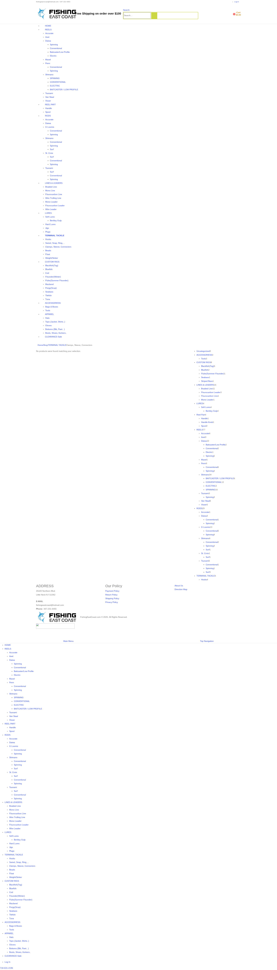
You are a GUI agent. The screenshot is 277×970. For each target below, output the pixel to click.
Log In (236, 2)
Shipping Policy (112, 598)
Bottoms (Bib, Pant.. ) (55, 329)
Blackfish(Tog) (51, 265)
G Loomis (49, 127)
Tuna (47, 299)
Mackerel (49, 284)
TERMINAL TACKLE (54, 235)
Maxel (48, 59)
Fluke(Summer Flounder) (56, 280)
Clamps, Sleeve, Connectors (58, 247)
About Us (179, 585)
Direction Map (181, 589)
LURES (48, 213)
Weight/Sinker (51, 258)
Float (47, 254)
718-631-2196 (6, 968)
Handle (48, 108)
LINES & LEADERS (53, 183)
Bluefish (49, 269)
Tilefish (48, 295)
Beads (48, 250)
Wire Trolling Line (53, 198)
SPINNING (55, 78)
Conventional (56, 48)
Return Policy (111, 595)
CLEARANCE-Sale (53, 337)
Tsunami (49, 93)
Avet (47, 37)
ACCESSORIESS (53, 303)
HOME (48, 26)
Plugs (47, 232)
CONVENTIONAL (58, 82)
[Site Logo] (58, 13)
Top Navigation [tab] (207, 641)
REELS (48, 29)
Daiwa (48, 41)
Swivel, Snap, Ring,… (55, 243)
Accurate (49, 33)
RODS (48, 116)
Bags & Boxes (51, 307)
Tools (47, 310)
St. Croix (49, 153)
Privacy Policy (111, 602)
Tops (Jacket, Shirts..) (55, 322)
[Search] (154, 15)
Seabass (49, 292)
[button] (126, 10)
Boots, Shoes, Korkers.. (56, 333)
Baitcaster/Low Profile (60, 52)
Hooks (48, 239)
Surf (52, 149)
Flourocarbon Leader (55, 205)
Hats (47, 318)
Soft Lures (50, 217)
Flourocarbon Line (53, 194)
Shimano (49, 74)
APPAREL (49, 314)
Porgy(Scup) (51, 288)
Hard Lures (50, 224)
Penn (47, 63)
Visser (48, 101)
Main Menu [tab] (68, 641)
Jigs (47, 228)
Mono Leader (51, 202)
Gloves (48, 325)
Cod (47, 273)
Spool (47, 112)
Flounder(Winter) (53, 277)
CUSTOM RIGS (52, 262)
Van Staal (49, 97)
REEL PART (50, 104)
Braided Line (51, 187)
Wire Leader (51, 209)
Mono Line (50, 190)
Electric (53, 56)
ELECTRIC (55, 86)
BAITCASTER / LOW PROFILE (64, 89)
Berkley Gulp (56, 220)
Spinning (54, 44)
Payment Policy (112, 591)
